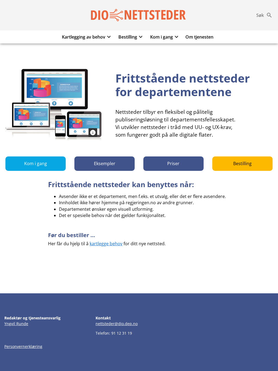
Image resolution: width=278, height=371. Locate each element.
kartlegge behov (106, 244)
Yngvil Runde (16, 323)
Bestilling (127, 37)
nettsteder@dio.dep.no (117, 323)
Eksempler (104, 163)
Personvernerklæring (23, 346)
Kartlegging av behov (83, 37)
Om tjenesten (199, 37)
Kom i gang (161, 37)
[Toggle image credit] (93, 132)
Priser (173, 163)
